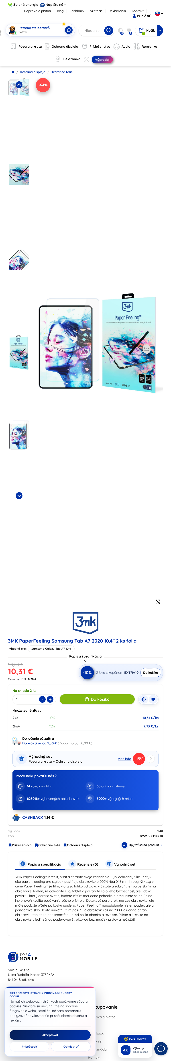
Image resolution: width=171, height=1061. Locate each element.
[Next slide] (19, 495)
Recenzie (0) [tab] (87, 864)
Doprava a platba (37, 11)
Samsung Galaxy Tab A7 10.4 (51, 648)
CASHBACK (33, 817)
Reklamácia (117, 11)
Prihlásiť (143, 16)
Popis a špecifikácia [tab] (44, 864)
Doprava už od (39, 743)
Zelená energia (26, 4)
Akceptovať (50, 1035)
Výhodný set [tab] (124, 864)
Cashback (77, 11)
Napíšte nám (56, 4)
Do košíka (150, 672)
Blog (60, 11)
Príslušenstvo (22, 845)
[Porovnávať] (143, 699)
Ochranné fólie (62, 72)
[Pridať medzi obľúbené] (153, 699)
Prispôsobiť (29, 1046)
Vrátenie (96, 11)
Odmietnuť (70, 1046)
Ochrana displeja (32, 72)
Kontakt (138, 11)
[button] (19, 119)
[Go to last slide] (19, 84)
